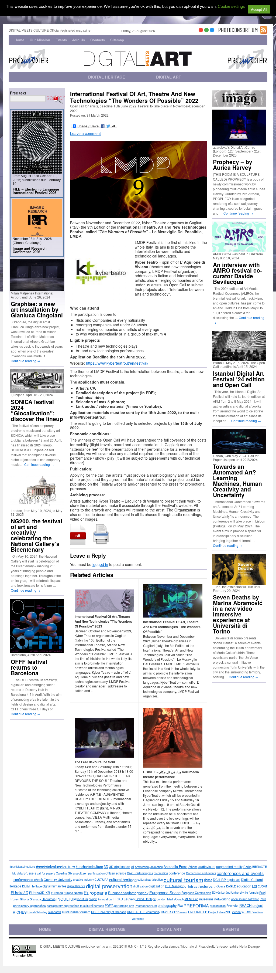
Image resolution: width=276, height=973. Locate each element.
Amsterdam (142, 866)
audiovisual (206, 866)
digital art (233, 879)
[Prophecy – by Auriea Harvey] (239, 143)
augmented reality (229, 866)
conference (177, 873)
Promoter (232, 905)
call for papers (46, 873)
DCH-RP (219, 879)
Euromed (57, 892)
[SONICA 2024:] (37, 390)
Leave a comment (85, 133)
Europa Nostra (73, 892)
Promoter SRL (22, 955)
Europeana (95, 892)
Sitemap (117, 39)
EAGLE (231, 886)
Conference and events (201, 873)
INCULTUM (66, 899)
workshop (138, 918)
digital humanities (54, 886)
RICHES (20, 912)
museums (206, 899)
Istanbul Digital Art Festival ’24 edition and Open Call (239, 379)
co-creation (161, 873)
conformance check (28, 879)
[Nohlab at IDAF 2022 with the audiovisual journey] (239, 358)
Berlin (247, 866)
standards (54, 912)
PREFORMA (196, 905)
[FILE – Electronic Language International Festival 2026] (37, 171)
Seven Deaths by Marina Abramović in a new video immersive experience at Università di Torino (238, 614)
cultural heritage (123, 879)
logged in (100, 564)
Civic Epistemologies (140, 873)
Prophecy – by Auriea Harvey (232, 164)
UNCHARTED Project (203, 912)
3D (106, 866)
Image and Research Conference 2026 (30, 250)
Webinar (258, 912)
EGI (254, 886)
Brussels (29, 873)
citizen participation (91, 873)
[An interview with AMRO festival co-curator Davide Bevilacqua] (239, 250)
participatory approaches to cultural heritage (75, 905)
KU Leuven (126, 899)
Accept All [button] (259, 9)
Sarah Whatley (37, 912)
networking (222, 899)
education (244, 886)
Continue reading (25, 360)
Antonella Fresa (176, 866)
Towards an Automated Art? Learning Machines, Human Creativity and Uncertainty (237, 480)
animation (156, 866)
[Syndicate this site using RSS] (263, 31)
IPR (115, 899)
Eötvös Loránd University (228, 892)
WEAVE (247, 912)
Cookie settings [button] (231, 6)
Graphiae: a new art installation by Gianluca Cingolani (37, 309)
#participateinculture (22, 866)
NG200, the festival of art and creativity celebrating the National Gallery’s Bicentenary (36, 535)
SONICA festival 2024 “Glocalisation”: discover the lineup (37, 410)
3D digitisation (119, 866)
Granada (35, 899)
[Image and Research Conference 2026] (37, 234)
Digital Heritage (32, 886)
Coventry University (58, 879)
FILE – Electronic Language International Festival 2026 (36, 191)
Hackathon (49, 899)
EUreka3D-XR (39, 892)
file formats (251, 892)
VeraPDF (225, 912)
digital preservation (109, 886)
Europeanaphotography (128, 892)
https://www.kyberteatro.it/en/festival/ (117, 363)
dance (208, 879)
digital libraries (76, 886)
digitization (156, 886)
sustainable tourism (76, 912)
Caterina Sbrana (67, 873)
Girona (24, 899)
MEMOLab (191, 899)
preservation (218, 905)
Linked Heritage (146, 899)
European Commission (196, 892)
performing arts (124, 905)
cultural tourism (183, 880)
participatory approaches (29, 905)
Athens (193, 866)
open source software (245, 899)
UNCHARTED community (143, 912)
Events (61, 39)
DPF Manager (174, 886)
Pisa (180, 905)
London (161, 899)
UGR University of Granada (108, 912)
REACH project (251, 905)
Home (19, 39)
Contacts (97, 39)
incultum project (87, 899)
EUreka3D (19, 892)
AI (132, 866)
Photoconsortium (146, 905)
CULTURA (101, 879)
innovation (105, 899)
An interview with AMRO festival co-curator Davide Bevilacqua (237, 273)
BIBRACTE (259, 866)
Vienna (236, 912)
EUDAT (262, 886)
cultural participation (150, 879)
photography (167, 905)
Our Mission (40, 39)
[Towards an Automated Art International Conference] (239, 451)
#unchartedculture (89, 866)
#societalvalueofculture (55, 866)
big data (17, 873)
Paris (263, 899)
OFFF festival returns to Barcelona (29, 667)
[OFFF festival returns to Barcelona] (37, 650)
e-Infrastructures (198, 886)
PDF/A (109, 905)
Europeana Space (165, 892)
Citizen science (115, 873)
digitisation (140, 886)
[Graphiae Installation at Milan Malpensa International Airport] (37, 289)
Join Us (78, 39)
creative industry (83, 879)
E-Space (219, 886)
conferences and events (240, 873)
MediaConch (175, 899)
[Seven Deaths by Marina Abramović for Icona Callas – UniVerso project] (239, 582)
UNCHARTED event (174, 912)
